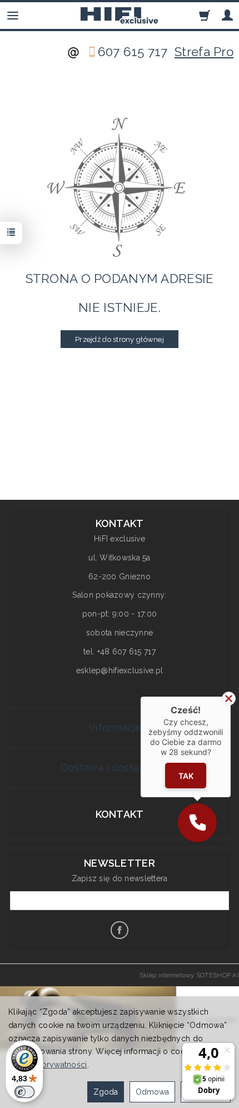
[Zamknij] (229, 698)
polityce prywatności (47, 1064)
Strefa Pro (204, 51)
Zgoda (105, 1091)
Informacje (117, 727)
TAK (185, 776)
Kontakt (120, 814)
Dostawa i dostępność (117, 767)
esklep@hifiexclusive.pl (119, 670)
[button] (197, 822)
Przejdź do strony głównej (119, 339)
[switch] (24, 1092)
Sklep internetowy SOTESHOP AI (189, 975)
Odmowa (152, 1091)
